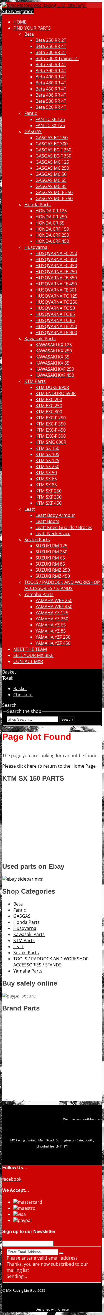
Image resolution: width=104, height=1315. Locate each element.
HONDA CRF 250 (52, 235)
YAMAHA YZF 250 (52, 637)
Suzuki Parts (37, 540)
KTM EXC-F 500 (50, 436)
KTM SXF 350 (48, 497)
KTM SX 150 (47, 448)
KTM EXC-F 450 (50, 430)
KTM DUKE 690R (52, 387)
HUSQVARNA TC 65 (55, 314)
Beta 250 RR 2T (50, 40)
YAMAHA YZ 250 (51, 619)
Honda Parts (37, 205)
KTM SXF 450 (48, 503)
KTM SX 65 (46, 479)
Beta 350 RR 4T (50, 64)
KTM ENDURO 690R (55, 393)
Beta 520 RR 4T (50, 107)
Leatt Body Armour (55, 515)
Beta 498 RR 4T (50, 95)
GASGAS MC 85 (51, 186)
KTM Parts (35, 381)
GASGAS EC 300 (51, 144)
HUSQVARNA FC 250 (56, 253)
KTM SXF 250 (48, 491)
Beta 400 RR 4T (50, 77)
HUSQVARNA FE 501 (56, 290)
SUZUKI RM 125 (51, 546)
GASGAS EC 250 (51, 138)
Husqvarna (35, 247)
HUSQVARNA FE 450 (56, 284)
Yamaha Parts (39, 594)
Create (63, 1309)
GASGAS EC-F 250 (53, 150)
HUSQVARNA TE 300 (56, 332)
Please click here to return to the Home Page (49, 766)
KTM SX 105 (47, 454)
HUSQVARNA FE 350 (56, 278)
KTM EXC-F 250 (50, 418)
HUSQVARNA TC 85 (55, 320)
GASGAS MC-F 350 (54, 198)
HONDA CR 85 (49, 223)
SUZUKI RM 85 (50, 564)
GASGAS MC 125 (52, 162)
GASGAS (33, 131)
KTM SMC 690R (50, 442)
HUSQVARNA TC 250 (56, 302)
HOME (19, 22)
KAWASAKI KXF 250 (54, 369)
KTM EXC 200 (48, 399)
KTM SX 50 (46, 473)
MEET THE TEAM (30, 649)
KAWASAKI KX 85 (52, 363)
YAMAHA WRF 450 (53, 607)
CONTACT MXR (28, 661)
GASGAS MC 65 (51, 180)
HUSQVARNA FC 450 (56, 265)
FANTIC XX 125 (50, 125)
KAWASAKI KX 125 (53, 345)
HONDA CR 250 (51, 217)
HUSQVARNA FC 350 (56, 259)
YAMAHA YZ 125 (51, 613)
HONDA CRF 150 (52, 229)
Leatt (29, 509)
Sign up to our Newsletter (28, 1231)
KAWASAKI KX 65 (52, 357)
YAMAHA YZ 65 (50, 625)
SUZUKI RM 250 (51, 552)
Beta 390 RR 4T (50, 71)
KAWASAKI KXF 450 (54, 375)
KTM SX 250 (47, 466)
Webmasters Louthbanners (82, 1119)
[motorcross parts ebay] (22, 879)
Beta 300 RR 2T (50, 52)
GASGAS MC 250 (52, 168)
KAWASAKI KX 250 (53, 351)
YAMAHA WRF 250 (53, 600)
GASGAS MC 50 (51, 174)
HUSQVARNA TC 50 (55, 308)
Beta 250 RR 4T (50, 46)
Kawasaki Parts (40, 339)
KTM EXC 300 (48, 412)
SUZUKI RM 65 (50, 558)
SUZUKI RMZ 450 (52, 576)
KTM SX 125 (47, 460)
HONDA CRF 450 (52, 241)
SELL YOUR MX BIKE (33, 655)
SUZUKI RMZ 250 (52, 570)
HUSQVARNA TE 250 (56, 326)
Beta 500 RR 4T (50, 101)
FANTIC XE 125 (50, 119)
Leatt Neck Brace (52, 533)
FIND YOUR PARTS (32, 28)
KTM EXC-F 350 (50, 424)
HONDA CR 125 (51, 211)
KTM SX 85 (46, 485)
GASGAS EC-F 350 (53, 156)
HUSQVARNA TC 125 (56, 296)
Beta (29, 34)
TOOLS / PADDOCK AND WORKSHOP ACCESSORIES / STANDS (62, 585)
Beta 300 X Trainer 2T (57, 58)
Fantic (30, 113)
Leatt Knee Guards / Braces (63, 527)
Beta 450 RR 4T (50, 89)
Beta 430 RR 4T (50, 83)
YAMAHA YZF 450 (52, 643)
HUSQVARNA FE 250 (56, 272)
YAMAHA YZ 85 (50, 631)
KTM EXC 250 (48, 406)
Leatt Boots (47, 521)
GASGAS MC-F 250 (54, 192)
